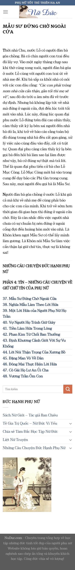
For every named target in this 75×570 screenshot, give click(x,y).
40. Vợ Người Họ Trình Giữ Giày (29, 322)
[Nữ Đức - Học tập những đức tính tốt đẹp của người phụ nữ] (38, 11)
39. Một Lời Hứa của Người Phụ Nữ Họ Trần (34, 314)
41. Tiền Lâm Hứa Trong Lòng (27, 328)
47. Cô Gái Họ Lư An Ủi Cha (25, 370)
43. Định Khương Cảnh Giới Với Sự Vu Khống (34, 343)
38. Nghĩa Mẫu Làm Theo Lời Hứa (30, 305)
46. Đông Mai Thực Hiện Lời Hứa (30, 364)
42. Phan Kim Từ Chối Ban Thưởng (31, 334)
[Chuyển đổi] (70, 423)
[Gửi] (67, 389)
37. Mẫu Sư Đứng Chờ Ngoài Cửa (29, 299)
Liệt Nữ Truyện (15, 440)
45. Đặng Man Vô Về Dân (23, 358)
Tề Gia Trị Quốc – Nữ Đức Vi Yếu (30, 423)
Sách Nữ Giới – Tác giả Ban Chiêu (30, 415)
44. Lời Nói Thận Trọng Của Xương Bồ (34, 352)
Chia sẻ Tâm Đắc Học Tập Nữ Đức (30, 432)
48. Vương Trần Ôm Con (23, 376)
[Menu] (5, 12)
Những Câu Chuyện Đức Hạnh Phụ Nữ (34, 448)
